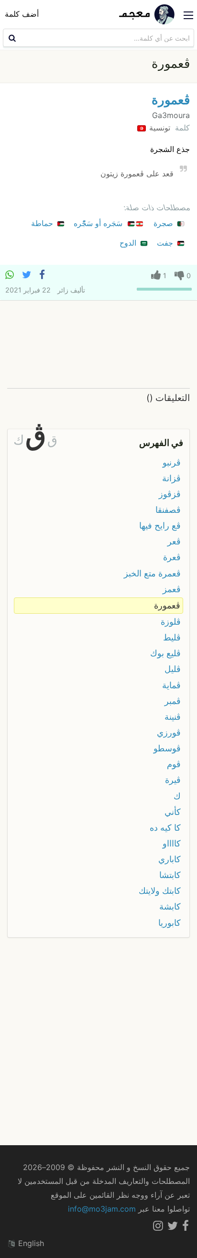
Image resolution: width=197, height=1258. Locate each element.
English (30, 1243)
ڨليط (172, 637)
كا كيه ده (165, 828)
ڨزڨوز (170, 494)
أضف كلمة (22, 14)
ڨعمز (172, 589)
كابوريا (169, 923)
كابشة (170, 906)
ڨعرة (172, 557)
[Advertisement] (98, 345)
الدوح (129, 243)
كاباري (169, 859)
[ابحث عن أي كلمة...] (11, 38)
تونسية (158, 127)
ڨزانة (171, 478)
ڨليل (172, 669)
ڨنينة (172, 717)
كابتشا (170, 875)
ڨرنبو (172, 462)
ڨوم (174, 764)
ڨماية (171, 685)
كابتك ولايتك (160, 891)
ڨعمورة (171, 99)
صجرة (164, 223)
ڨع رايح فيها (160, 526)
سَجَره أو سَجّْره (99, 223)
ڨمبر (172, 701)
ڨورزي (169, 732)
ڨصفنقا (168, 510)
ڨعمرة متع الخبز (152, 573)
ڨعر (174, 541)
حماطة (43, 223)
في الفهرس (161, 442)
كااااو (172, 843)
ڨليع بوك (165, 653)
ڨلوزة (171, 622)
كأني (172, 812)
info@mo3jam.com (102, 1209)
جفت (166, 243)
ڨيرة (173, 780)
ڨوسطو (167, 748)
